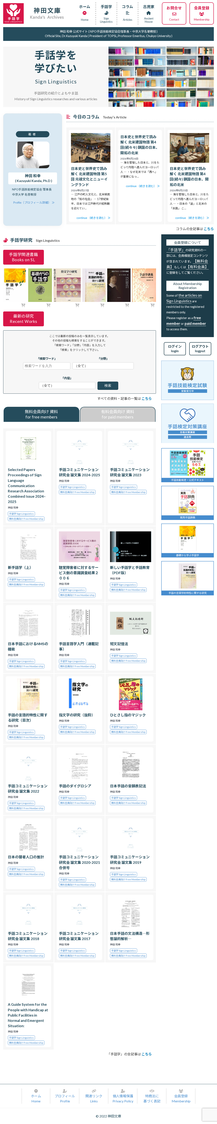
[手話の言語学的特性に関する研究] (187, 576)
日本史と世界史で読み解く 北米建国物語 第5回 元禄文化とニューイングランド (89, 176)
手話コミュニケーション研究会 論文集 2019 (130, 859)
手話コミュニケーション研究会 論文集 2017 (79, 936)
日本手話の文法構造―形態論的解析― (130, 936)
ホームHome (36, 1098)
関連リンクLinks (93, 1098)
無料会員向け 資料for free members (41, 414)
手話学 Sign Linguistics (21, 513)
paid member (195, 323)
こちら (147, 398)
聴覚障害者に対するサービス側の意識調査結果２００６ (79, 572)
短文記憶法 (119, 644)
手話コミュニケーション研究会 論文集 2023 (130, 472)
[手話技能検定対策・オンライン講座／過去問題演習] (187, 423)
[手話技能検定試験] (187, 380)
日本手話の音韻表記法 (128, 786)
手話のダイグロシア (75, 786)
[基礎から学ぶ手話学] (187, 538)
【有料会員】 (197, 267)
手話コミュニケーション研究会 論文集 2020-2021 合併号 (79, 862)
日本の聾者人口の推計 (26, 857)
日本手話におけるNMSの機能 (28, 646)
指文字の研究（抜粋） (77, 715)
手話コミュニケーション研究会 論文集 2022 (27, 788)
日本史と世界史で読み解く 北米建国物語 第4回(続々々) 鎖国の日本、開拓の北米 (139, 145)
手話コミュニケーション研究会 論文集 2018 (27, 936)
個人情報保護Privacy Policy (123, 1098)
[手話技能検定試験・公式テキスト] (187, 463)
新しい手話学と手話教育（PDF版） (130, 570)
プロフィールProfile (65, 1098)
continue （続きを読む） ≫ (93, 218)
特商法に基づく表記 (151, 1098)
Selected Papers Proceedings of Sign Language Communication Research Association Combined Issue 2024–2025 (27, 485)
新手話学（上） (20, 567)
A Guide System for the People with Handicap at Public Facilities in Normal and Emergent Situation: (28, 1015)
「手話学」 (175, 250)
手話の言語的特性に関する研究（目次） (27, 717)
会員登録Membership (181, 1098)
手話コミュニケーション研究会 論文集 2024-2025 (79, 472)
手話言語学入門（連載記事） (79, 646)
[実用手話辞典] (187, 500)
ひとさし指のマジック (128, 715)
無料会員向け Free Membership (26, 518)
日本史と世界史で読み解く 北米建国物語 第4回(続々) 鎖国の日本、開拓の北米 (189, 176)
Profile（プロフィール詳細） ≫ (34, 202)
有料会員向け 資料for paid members (117, 414)
